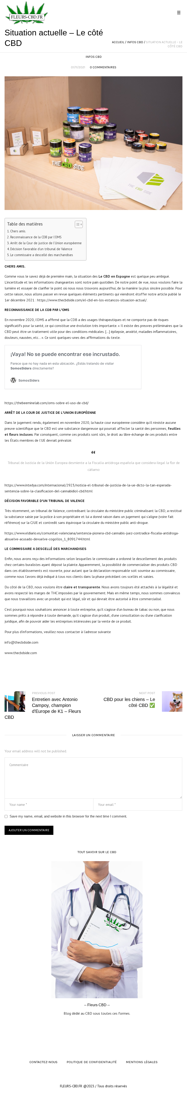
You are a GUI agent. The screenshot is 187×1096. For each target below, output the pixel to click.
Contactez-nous (43, 1062)
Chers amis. (18, 231)
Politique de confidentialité (92, 1062)
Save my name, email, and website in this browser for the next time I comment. (68, 816)
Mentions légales (142, 1062)
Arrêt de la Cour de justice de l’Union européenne (46, 243)
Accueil (118, 42)
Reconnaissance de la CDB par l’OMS (36, 237)
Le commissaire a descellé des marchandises (41, 255)
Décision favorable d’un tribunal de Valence (41, 249)
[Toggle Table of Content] (76, 224)
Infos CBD (135, 42)
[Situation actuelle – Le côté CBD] (93, 143)
